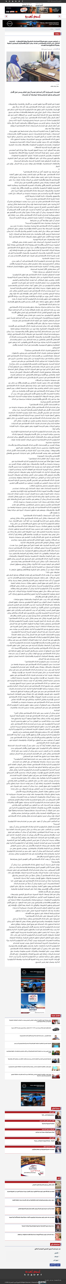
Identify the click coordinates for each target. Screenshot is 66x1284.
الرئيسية (57, 29)
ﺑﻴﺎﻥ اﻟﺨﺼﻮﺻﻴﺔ (57, 1280)
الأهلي (57, 1253)
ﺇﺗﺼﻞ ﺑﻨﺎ (47, 1280)
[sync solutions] (42, 1282)
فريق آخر (56, 1260)
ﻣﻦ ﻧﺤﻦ (51, 1280)
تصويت (58, 1265)
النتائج (52, 1265)
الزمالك (56, 1256)
